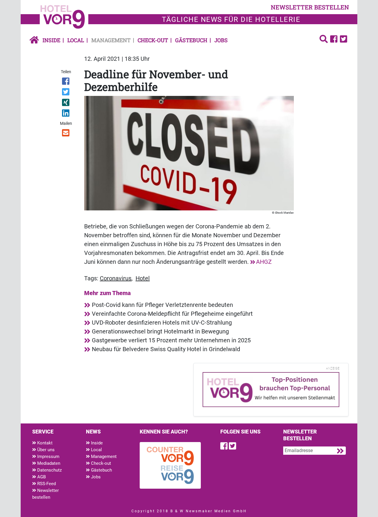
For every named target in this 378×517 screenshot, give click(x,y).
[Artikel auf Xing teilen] (66, 103)
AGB (41, 477)
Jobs (221, 40)
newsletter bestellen (310, 7)
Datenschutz (49, 470)
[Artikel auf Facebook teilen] (66, 82)
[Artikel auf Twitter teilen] (66, 93)
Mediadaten (48, 463)
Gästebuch (191, 40)
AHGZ (264, 261)
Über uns (45, 449)
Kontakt (44, 443)
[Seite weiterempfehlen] (66, 134)
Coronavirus (115, 278)
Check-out (153, 40)
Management (111, 40)
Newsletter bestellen (45, 494)
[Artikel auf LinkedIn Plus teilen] (66, 114)
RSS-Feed (46, 483)
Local (75, 40)
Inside (51, 40)
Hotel (143, 278)
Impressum (47, 456)
